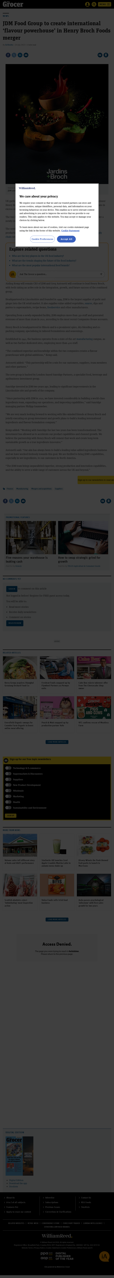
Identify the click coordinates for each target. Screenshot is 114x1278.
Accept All (66, 239)
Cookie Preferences (42, 239)
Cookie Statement (70, 230)
